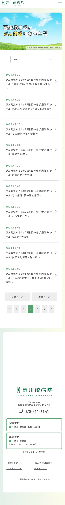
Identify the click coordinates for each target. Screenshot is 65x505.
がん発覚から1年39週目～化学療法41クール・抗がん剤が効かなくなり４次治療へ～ (29, 108)
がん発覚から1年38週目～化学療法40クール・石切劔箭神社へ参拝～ (29, 131)
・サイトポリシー (14, 468)
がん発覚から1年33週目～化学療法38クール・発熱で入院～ (29, 152)
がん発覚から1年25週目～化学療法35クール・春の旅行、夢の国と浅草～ (29, 193)
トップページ (31, 48)
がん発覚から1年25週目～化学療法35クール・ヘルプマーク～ (29, 214)
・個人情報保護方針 (43, 462)
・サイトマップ (40, 468)
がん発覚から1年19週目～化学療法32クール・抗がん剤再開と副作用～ (29, 255)
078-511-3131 (36, 411)
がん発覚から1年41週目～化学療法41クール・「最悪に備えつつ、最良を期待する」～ (29, 84)
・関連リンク (12, 462)
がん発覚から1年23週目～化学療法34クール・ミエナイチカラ (29, 234)
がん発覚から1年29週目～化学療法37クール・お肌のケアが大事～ (29, 172)
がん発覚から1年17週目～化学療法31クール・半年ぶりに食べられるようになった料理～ (29, 278)
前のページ (17, 296)
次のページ (44, 296)
